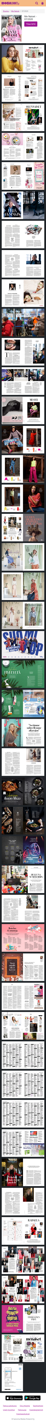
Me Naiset (15, 11)
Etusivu (6, 11)
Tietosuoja (22, 1410)
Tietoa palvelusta (10, 1406)
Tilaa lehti (31, 24)
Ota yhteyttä (25, 1406)
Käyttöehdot (38, 1406)
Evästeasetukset (23, 1414)
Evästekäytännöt (36, 1410)
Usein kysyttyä (9, 1410)
